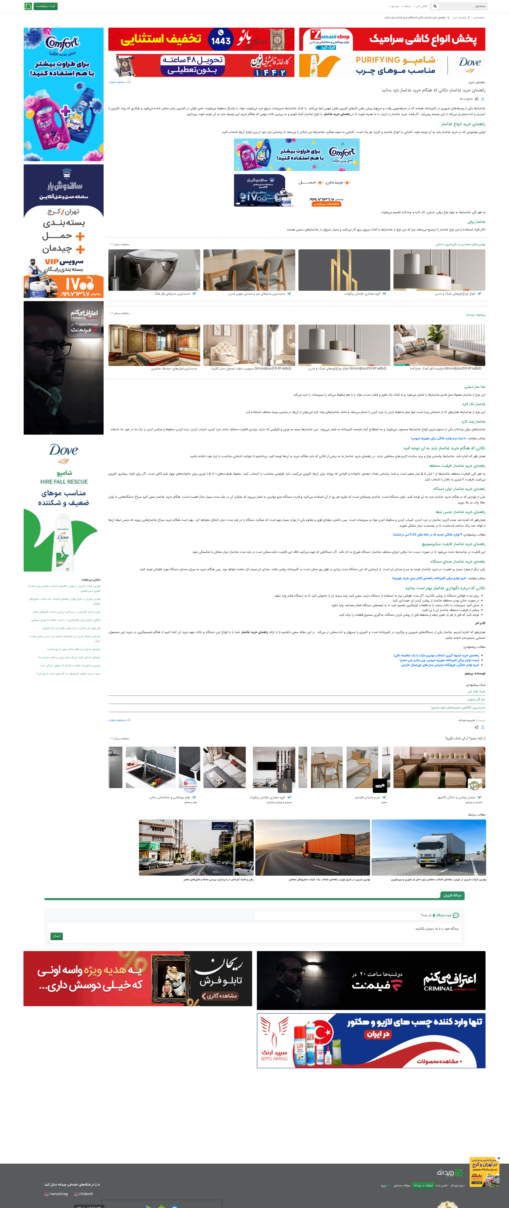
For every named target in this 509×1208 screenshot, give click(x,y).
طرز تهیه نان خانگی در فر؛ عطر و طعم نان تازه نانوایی (71, 628)
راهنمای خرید (476, 82)
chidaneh (85, 1194)
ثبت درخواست (45, 6)
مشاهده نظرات (116, 82)
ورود (384, 1185)
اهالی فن (421, 6)
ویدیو (395, 6)
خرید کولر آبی (476, 691)
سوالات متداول (402, 1185)
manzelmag (58, 1194)
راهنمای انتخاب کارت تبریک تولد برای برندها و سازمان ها (69, 657)
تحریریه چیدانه (466, 720)
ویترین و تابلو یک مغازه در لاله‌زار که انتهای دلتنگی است (70, 665)
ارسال (56, 936)
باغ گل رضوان (476, 699)
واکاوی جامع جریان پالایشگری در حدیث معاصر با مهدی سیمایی (65, 620)
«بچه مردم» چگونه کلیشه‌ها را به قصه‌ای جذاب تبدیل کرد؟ (68, 673)
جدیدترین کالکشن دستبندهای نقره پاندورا (458, 707)
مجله (407, 6)
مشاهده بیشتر (121, 244)
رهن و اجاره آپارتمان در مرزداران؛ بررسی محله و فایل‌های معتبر (66, 612)
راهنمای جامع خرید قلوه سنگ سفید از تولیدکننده (73, 649)
